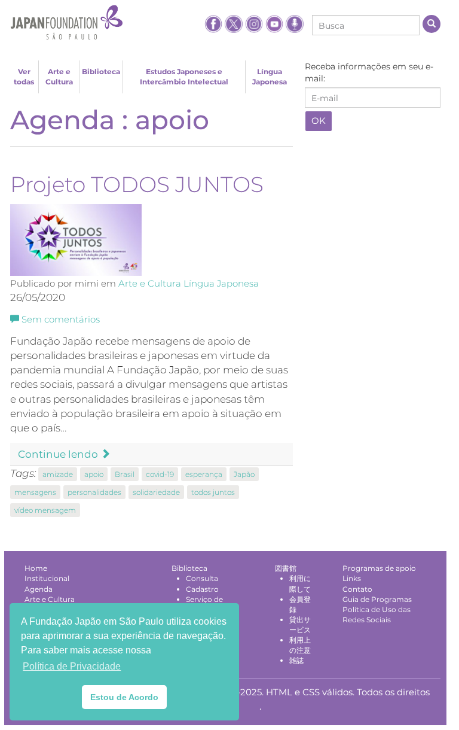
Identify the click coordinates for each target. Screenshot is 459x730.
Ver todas (24, 76)
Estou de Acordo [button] (124, 697)
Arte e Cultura (59, 76)
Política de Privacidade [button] (72, 666)
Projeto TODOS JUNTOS (137, 184)
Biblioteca (101, 71)
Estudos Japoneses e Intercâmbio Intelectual (184, 76)
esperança (203, 474)
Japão (244, 474)
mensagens (35, 492)
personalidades (94, 492)
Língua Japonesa (269, 76)
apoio (93, 474)
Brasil (124, 474)
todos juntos (213, 492)
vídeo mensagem (45, 510)
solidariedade (156, 492)
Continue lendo (59, 454)
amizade (57, 474)
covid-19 (160, 474)
